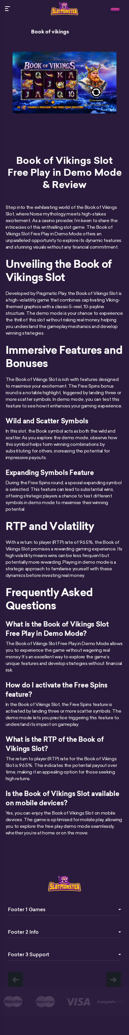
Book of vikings (50, 31)
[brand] (115, 9)
